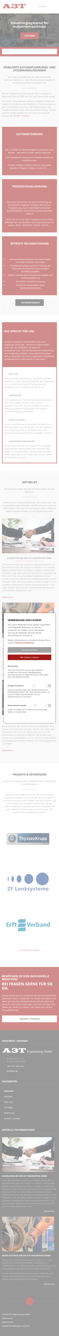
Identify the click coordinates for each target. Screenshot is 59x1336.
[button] (29, 650)
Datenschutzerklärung (24, 643)
